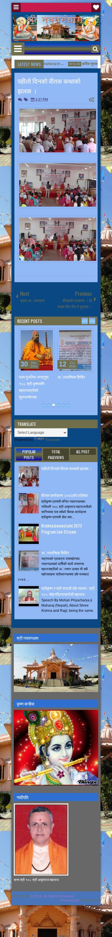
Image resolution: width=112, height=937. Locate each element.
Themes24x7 (90, 900)
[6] (68, 405)
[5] (63, 405)
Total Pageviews (56, 454)
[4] (58, 405)
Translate (52, 440)
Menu (16, 7)
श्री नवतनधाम (20, 896)
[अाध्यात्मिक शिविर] (75, 350)
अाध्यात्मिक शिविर (71, 377)
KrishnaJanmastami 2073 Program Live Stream (61, 529)
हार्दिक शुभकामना (87, 64)
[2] (49, 405)
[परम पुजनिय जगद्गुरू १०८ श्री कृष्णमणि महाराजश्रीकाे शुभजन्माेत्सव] (37, 350)
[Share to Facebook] (35, 334)
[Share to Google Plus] (48, 334)
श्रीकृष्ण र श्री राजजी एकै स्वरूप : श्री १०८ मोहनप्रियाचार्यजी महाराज (67, 591)
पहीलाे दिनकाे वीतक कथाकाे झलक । (66, 468)
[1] (44, 405)
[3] (53, 405)
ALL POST (83, 452)
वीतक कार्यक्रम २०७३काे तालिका (64, 495)
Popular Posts (29, 454)
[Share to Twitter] (42, 334)
